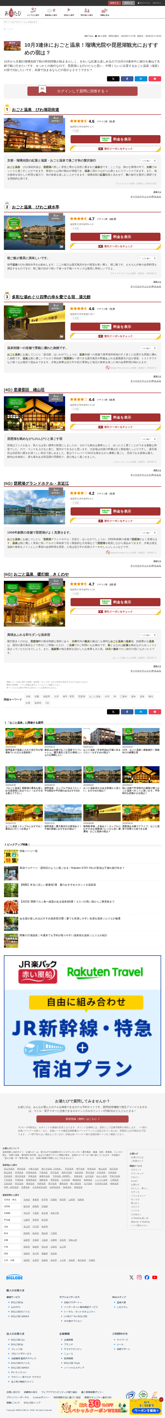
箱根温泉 (114, 1183)
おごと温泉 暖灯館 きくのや (41, 574)
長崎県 (45, 1260)
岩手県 (45, 1199)
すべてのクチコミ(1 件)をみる (146, 671)
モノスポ (135, 1199)
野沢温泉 (90, 1172)
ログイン (157, 3)
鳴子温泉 (80, 1169)
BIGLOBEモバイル (20, 1311)
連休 (133, 696)
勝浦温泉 (77, 1180)
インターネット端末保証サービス (81, 1307)
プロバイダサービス (21, 1353)
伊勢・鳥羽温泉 (11, 1187)
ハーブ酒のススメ (139, 1225)
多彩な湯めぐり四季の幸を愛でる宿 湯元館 (51, 297)
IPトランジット (19, 1372)
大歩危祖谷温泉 (39, 1187)
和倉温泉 (78, 1176)
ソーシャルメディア (74, 1367)
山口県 (63, 1247)
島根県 (36, 1247)
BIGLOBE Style (72, 1363)
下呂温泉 (8, 1180)
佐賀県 (36, 1260)
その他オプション (73, 1321)
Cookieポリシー (41, 1397)
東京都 (45, 1213)
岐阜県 (36, 1233)
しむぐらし (122, 1307)
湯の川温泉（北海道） (51, 1169)
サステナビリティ (73, 1349)
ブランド (68, 1344)
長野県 (36, 1220)
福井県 (45, 1226)
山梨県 (27, 1220)
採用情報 (68, 1358)
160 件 (112, 219)
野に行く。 (136, 1203)
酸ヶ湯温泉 (76, 1183)
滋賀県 (46, 696)
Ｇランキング (137, 1173)
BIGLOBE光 (17, 1302)
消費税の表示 (30, 1392)
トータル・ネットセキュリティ (80, 1311)
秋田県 (63, 1199)
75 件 (112, 309)
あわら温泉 (101, 1176)
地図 (76, 131)
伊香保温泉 (31, 1172)
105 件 (112, 584)
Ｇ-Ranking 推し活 (139, 1218)
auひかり (15, 1307)
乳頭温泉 (69, 1169)
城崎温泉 (43, 1180)
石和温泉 (8, 1176)
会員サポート (123, 1349)
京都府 (36, 1240)
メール (120, 1344)
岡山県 (45, 1247)
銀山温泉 (8, 1172)
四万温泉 (54, 1172)
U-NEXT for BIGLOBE (75, 1316)
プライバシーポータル (17, 1397)
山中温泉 (89, 1176)
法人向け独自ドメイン (22, 1381)
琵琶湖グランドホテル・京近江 (41, 483)
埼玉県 (27, 1213)
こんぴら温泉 (101, 1180)
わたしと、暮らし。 (140, 1188)
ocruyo (134, 1181)
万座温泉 (43, 1172)
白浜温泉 (66, 1180)
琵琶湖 (81, 696)
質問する (128, 3)
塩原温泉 (79, 1172)
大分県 (63, 1260)
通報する (157, 192)
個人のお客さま (15, 1290)
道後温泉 (88, 1180)
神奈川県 (55, 1213)
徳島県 (27, 1253)
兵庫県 (54, 1240)
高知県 (54, 1253)
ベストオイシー (138, 1196)
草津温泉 (19, 1172)
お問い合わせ (13, 1392)
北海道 (27, 1199)
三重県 (54, 1233)
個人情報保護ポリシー (92, 1392)
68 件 (112, 399)
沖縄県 (92, 1260)
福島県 (81, 1199)
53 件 (112, 121)
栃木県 (27, 1206)
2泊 (47, 703)
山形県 (72, 1199)
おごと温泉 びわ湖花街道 (35, 109)
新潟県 (45, 1220)
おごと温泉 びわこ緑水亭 (35, 207)
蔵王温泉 (114, 1169)
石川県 (36, 1226)
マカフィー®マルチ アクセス (26, 1377)
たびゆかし (136, 1214)
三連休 (123, 696)
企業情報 (64, 1334)
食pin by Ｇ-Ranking (140, 1222)
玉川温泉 (88, 1183)
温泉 (142, 696)
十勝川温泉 (33, 1169)
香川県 (36, 1253)
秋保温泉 (91, 1169)
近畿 (36, 696)
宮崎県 (72, 1260)
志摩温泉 (25, 1187)
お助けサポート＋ (73, 1302)
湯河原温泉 (20, 1176)
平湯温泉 (19, 1180)
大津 (56, 696)
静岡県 (27, 1233)
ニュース (68, 1353)
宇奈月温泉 (115, 1176)
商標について (13, 1402)
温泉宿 (37, 703)
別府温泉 (41, 1183)
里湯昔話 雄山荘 (29, 389)
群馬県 (36, 1206)
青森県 (36, 1199)
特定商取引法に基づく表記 (67, 1397)
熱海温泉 (67, 1187)
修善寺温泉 (44, 1176)
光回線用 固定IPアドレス (23, 1358)
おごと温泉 (95, 696)
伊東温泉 (32, 1176)
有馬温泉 (54, 1180)
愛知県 (45, 1233)
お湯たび (135, 1184)
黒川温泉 (52, 1183)
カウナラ (135, 1207)
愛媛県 (45, 1253)
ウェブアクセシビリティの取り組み (59, 1392)
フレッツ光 (16, 1349)
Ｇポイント (136, 1169)
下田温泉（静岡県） (62, 1176)
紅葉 (28, 703)
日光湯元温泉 (101, 1183)
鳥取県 (27, 1247)
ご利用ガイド (137, 1161)
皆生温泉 (19, 1183)
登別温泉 (21, 1169)
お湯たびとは (137, 1157)
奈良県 (63, 1240)
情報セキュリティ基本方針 (98, 1397)
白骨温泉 (101, 1172)
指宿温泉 (78, 1187)
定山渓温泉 (9, 1169)
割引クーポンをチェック (118, 148)
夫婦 (28, 696)
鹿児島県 (82, 1260)
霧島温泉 (63, 1183)
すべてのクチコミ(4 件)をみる (146, 196)
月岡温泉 (112, 1172)
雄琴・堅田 (68, 696)
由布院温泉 (55, 1187)
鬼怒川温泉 (67, 1172)
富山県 (27, 1226)
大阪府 (45, 1240)
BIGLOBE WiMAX (20, 1316)
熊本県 (54, 1260)
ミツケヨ (135, 1210)
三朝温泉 (114, 1180)
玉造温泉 (8, 1183)
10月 (107, 696)
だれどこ (135, 1177)
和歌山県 (73, 1240)
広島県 (54, 1247)
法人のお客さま (15, 1334)
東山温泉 (102, 1169)
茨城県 (45, 1206)
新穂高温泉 (31, 1180)
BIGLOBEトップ (32, 1402)
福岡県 (27, 1260)
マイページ (145, 3)
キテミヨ (135, 1192)
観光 (151, 696)
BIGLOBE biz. (18, 1339)
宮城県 (54, 1199)
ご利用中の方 (120, 1334)
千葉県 (36, 1213)
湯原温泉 (30, 1183)
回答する (114, 3)
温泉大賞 (121, 1302)
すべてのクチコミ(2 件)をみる (146, 286)
